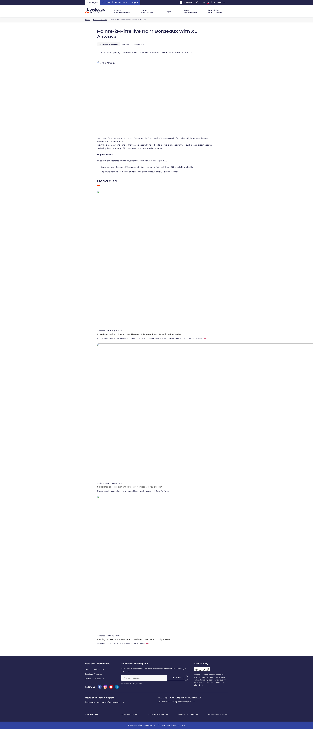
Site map (161, 725)
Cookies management (176, 725)
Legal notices (150, 725)
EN (208, 2)
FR (204, 2)
